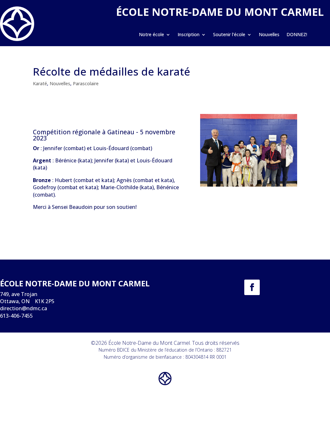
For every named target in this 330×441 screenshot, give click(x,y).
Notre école (151, 34)
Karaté (40, 83)
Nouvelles (269, 34)
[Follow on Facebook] (252, 287)
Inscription (188, 34)
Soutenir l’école (229, 34)
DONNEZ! (296, 34)
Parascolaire (86, 83)
